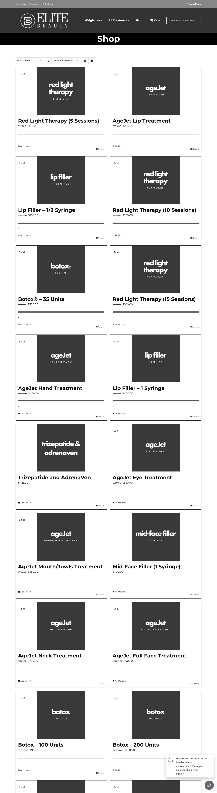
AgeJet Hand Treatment (50, 388)
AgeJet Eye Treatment (142, 477)
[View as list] (92, 61)
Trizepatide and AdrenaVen (54, 477)
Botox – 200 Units (136, 745)
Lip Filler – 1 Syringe (139, 388)
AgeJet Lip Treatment (142, 121)
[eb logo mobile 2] (44, 12)
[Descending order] (48, 61)
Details (101, 149)
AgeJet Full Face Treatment (149, 656)
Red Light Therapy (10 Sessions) (154, 210)
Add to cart (25, 146)
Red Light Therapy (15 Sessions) (154, 299)
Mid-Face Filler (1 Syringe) (146, 566)
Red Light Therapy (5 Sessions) (58, 121)
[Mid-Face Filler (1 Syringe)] (155, 537)
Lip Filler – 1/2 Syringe (46, 210)
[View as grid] (85, 61)
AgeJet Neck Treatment (50, 656)
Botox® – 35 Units (41, 299)
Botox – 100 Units (41, 745)
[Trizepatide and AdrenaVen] (61, 447)
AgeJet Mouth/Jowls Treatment (60, 566)
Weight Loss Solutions (41, 4)
